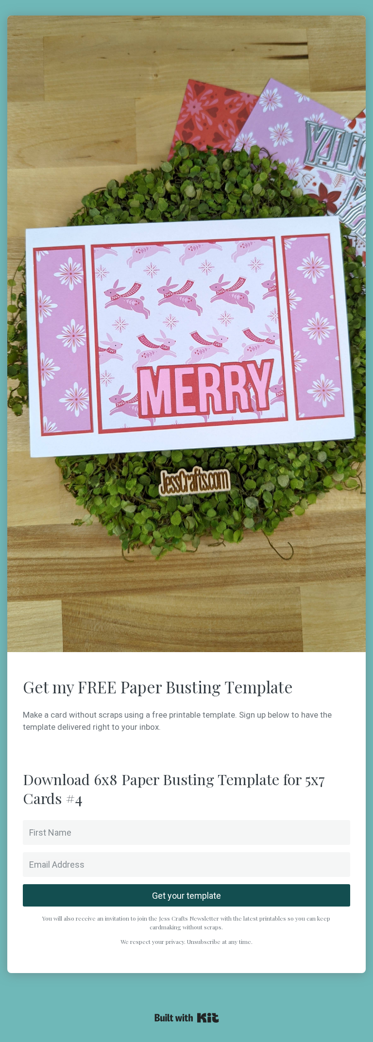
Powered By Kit (186, 1017)
